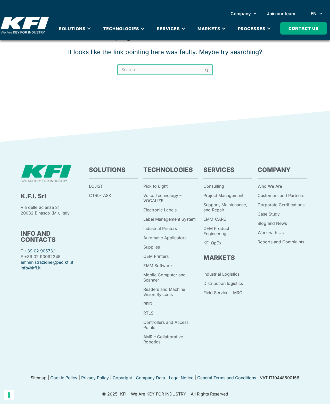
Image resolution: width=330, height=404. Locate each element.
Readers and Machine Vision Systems (164, 292)
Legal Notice (181, 377)
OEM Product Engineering (216, 231)
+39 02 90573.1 (40, 250)
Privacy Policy (94, 377)
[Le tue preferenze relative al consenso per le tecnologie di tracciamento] (9, 395)
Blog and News (272, 223)
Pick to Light (155, 186)
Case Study (269, 214)
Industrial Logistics (221, 274)
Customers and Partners (281, 195)
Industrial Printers (160, 228)
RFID (147, 303)
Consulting (213, 186)
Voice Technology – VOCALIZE (162, 198)
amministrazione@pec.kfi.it (47, 262)
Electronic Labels (160, 209)
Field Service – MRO (222, 292)
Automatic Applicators (164, 237)
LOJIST (96, 186)
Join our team (281, 13)
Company (240, 13)
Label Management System (169, 219)
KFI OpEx (212, 242)
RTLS (148, 313)
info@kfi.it (30, 267)
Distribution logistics (223, 283)
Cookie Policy (63, 377)
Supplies (151, 247)
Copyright (122, 377)
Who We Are (270, 186)
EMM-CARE (214, 219)
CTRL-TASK (100, 195)
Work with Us (271, 232)
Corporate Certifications (281, 204)
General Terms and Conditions (226, 377)
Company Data (150, 377)
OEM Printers (156, 256)
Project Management (223, 195)
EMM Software (157, 265)
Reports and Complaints (281, 241)
